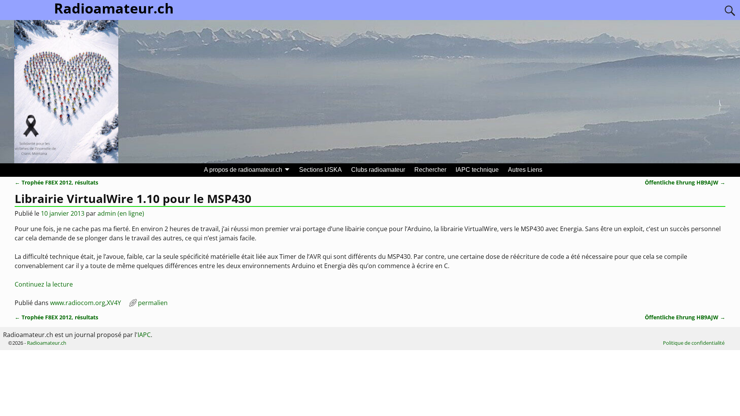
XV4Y (114, 303)
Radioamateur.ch (46, 342)
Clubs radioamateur (378, 169)
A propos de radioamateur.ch (243, 169)
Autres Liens (525, 169)
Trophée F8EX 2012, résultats (56, 182)
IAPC (144, 334)
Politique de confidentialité (694, 342)
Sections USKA (320, 169)
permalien (153, 303)
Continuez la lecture (44, 284)
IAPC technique (477, 169)
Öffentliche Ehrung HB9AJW (685, 182)
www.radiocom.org (77, 303)
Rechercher (430, 169)
